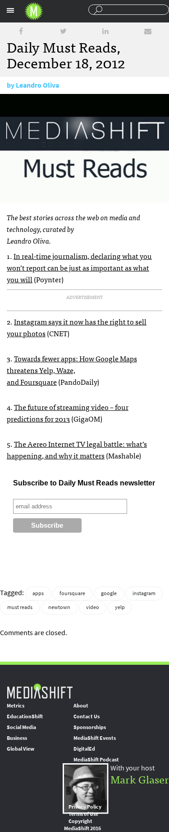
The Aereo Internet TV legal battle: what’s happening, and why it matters (77, 449)
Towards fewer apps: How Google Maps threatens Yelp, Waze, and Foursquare (72, 369)
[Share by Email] (147, 31)
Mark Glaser (139, 779)
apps (38, 593)
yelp (120, 607)
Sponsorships (89, 727)
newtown (59, 607)
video (92, 607)
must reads (19, 607)
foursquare (72, 593)
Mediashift (33, 11)
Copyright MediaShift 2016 (82, 825)
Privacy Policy (85, 806)
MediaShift (40, 691)
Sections (10, 10)
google (109, 593)
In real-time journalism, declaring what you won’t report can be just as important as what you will (79, 267)
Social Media (21, 727)
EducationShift (25, 716)
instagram (143, 593)
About (80, 705)
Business (17, 738)
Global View (20, 748)
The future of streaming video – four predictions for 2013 (67, 412)
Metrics (15, 705)
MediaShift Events (94, 738)
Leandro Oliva (37, 85)
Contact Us (86, 716)
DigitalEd (84, 748)
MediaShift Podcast (96, 759)
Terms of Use (83, 814)
